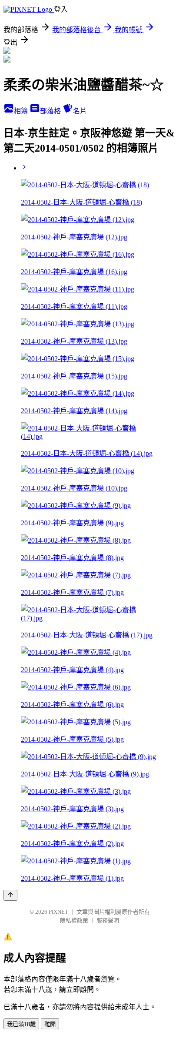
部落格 (51, 111)
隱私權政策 (74, 920)
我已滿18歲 (21, 1024)
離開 (50, 1024)
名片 (80, 111)
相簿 (22, 111)
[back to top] (10, 895)
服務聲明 (107, 920)
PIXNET (58, 912)
